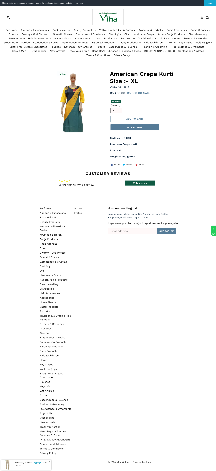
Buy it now (134, 127)
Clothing (114, 34)
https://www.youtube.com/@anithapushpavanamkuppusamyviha (143, 223)
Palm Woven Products (75, 42)
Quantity (115, 105)
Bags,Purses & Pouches (123, 46)
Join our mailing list (122, 208)
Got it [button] (210, 3)
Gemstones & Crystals (90, 34)
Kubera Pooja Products (171, 34)
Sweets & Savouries (196, 38)
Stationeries (39, 50)
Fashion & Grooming (155, 46)
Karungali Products (104, 42)
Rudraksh (127, 38)
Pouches (55, 46)
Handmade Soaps (143, 34)
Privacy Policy (122, 55)
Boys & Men (19, 50)
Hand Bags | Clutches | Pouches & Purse (116, 50)
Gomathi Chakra (62, 34)
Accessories (62, 38)
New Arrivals (57, 50)
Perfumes (12, 30)
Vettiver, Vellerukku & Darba (116, 30)
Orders (78, 208)
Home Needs (83, 38)
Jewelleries (15, 38)
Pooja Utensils (200, 30)
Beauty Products (83, 30)
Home (172, 42)
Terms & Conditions (98, 55)
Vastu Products (106, 38)
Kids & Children (154, 42)
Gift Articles (85, 46)
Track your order (78, 50)
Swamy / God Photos (35, 34)
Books (101, 46)
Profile (78, 212)
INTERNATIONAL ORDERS (159, 50)
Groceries (10, 42)
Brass (12, 34)
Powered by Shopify (143, 462)
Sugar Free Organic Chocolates (28, 46)
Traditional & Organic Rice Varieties (159, 38)
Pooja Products (176, 30)
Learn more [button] (79, 3)
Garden (25, 42)
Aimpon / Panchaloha (34, 30)
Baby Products (129, 42)
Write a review (140, 183)
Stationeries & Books (45, 42)
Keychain (69, 46)
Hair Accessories (38, 38)
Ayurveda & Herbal (150, 30)
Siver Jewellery (197, 34)
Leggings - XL (38, 463)
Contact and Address (191, 50)
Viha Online (123, 462)
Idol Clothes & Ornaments (189, 46)
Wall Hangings (204, 42)
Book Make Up (61, 30)
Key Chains (185, 42)
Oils (126, 34)
